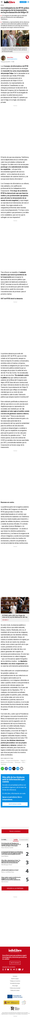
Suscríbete (23, 2)
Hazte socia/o (15, 963)
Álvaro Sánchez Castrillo (7, 847)
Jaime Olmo (10, 57)
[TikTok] (23, 969)
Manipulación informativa (7, 762)
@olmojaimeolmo (12, 59)
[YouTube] (19, 969)
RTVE (23, 762)
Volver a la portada (15, 888)
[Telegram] (14, 969)
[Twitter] (11, 969)
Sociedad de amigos (15, 983)
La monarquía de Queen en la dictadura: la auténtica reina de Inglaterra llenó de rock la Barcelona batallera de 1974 (12, 853)
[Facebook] (5, 969)
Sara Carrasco (4, 881)
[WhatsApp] (3, 969)
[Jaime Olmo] (3, 58)
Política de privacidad (15, 988)
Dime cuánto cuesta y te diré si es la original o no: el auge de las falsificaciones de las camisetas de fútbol (11, 879)
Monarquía (17, 762)
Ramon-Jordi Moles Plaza (7, 872)
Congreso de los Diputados (12, 760)
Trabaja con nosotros (15, 981)
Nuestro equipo (15, 978)
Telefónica (3, 764)
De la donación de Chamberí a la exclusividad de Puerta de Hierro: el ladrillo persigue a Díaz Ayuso (11, 844)
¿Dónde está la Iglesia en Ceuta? (10, 870)
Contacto (15, 976)
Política (2, 760)
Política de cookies (15, 990)
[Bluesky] (8, 969)
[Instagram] (16, 969)
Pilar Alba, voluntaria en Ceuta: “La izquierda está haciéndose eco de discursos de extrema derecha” (10, 861)
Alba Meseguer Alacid (6, 864)
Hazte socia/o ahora (15, 804)
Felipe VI (23, 760)
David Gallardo (4, 856)
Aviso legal (15, 985)
